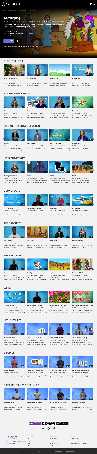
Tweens (32, 33)
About (29, 438)
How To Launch (54, 446)
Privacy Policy (74, 438)
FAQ (29, 443)
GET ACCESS (9, 41)
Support (30, 441)
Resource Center (54, 443)
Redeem (30, 446)
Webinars (52, 441)
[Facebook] (54, 428)
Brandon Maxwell (13, 29)
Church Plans (53, 438)
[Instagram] (48, 428)
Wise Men (21, 33)
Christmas (27, 33)
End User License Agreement (79, 443)
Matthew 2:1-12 (11, 33)
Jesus (17, 33)
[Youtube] (42, 428)
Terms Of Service (75, 441)
